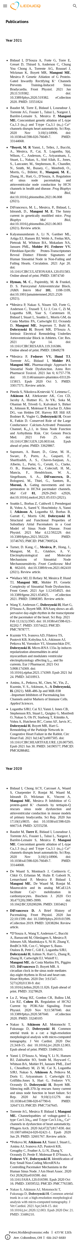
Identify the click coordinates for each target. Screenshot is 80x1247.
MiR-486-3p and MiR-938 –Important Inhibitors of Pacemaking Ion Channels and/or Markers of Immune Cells (38, 695)
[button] (5, 6)
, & (50, 686)
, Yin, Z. (62, 682)
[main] (40, 21)
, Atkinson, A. (38, 686)
